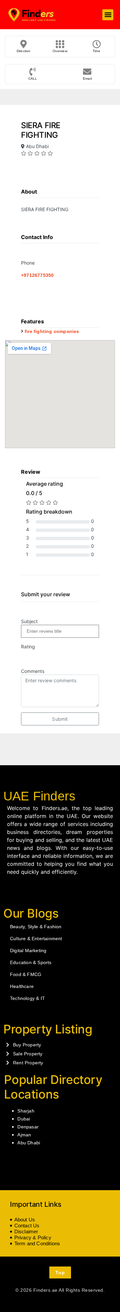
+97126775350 (37, 275)
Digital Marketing (28, 950)
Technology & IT (27, 998)
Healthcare (22, 986)
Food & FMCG (25, 974)
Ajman (24, 1134)
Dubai (23, 1118)
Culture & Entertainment (36, 938)
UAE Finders (39, 796)
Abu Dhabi (28, 1142)
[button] (107, 14)
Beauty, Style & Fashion (36, 926)
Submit (60, 719)
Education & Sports (31, 962)
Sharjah (25, 1110)
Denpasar (28, 1126)
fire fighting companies (52, 331)
